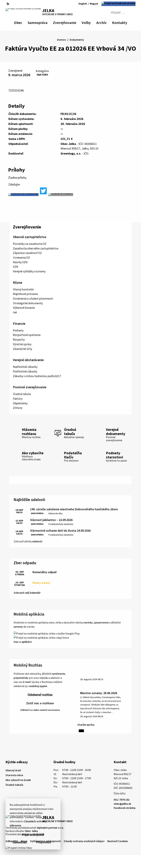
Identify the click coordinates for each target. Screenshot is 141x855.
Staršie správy (86, 724)
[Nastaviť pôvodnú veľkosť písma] (64, 3)
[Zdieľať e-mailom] (60, 194)
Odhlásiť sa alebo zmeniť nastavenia (40, 709)
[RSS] (8, 3)
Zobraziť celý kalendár (27, 592)
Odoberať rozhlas (40, 694)
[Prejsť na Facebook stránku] (118, 3)
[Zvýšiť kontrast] (54, 3)
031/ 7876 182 (121, 799)
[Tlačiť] (19, 3)
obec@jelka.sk (122, 803)
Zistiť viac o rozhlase (40, 703)
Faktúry (42, 74)
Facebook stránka (124, 808)
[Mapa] (13, 3)
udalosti (37, 541)
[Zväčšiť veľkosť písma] (68, 3)
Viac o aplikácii (23, 641)
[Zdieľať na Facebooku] (23, 194)
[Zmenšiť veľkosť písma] (60, 3)
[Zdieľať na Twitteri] (43, 190)
